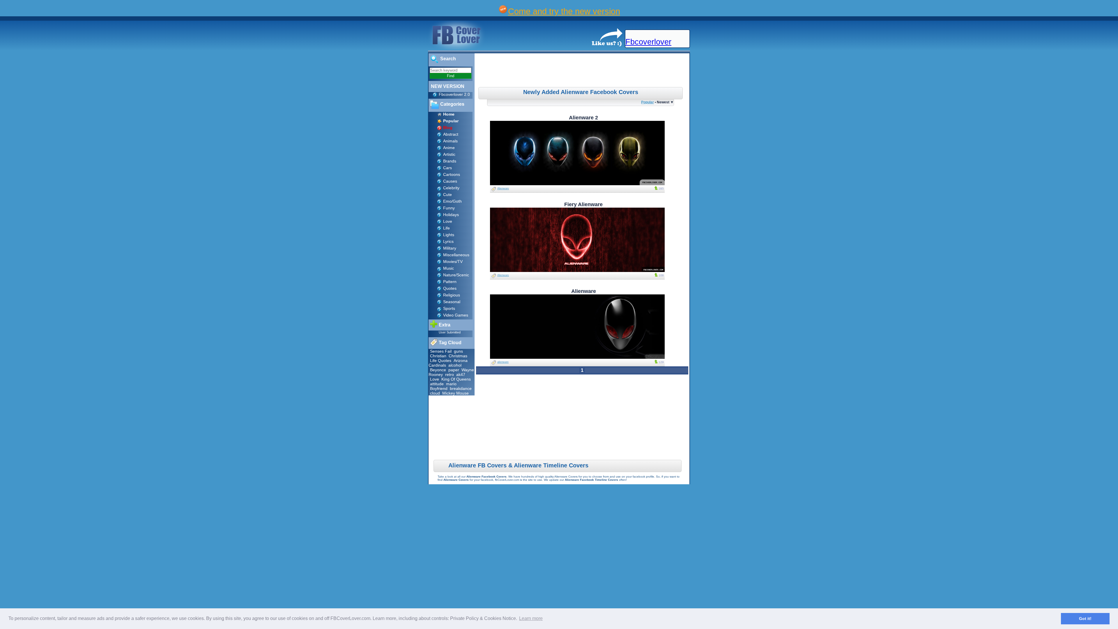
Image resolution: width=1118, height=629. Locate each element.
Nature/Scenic (456, 275)
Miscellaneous (456, 254)
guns (458, 351)
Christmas (458, 356)
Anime (449, 147)
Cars (447, 167)
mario (451, 383)
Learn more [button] (531, 618)
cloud (435, 393)
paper (453, 369)
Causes (450, 181)
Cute (447, 194)
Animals (450, 141)
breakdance (461, 388)
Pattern (450, 281)
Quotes (450, 288)
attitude (437, 383)
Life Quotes (440, 360)
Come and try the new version (564, 11)
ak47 (460, 374)
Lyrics (448, 241)
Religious (451, 295)
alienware (503, 362)
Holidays (451, 214)
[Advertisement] (583, 71)
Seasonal (451, 301)
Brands (449, 161)
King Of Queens (456, 379)
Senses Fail (441, 351)
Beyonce (438, 369)
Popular (647, 102)
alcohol (454, 365)
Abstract (450, 134)
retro (449, 374)
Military (449, 248)
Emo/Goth (452, 201)
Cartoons (451, 174)
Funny (449, 208)
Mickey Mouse (455, 393)
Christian (438, 356)
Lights (448, 234)
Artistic (449, 154)
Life (446, 228)
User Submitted (450, 332)
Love (447, 221)
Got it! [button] (1085, 618)
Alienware (503, 188)
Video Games (455, 315)
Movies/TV (453, 261)
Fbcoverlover (648, 42)
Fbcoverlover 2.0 (454, 94)
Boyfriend (438, 388)
